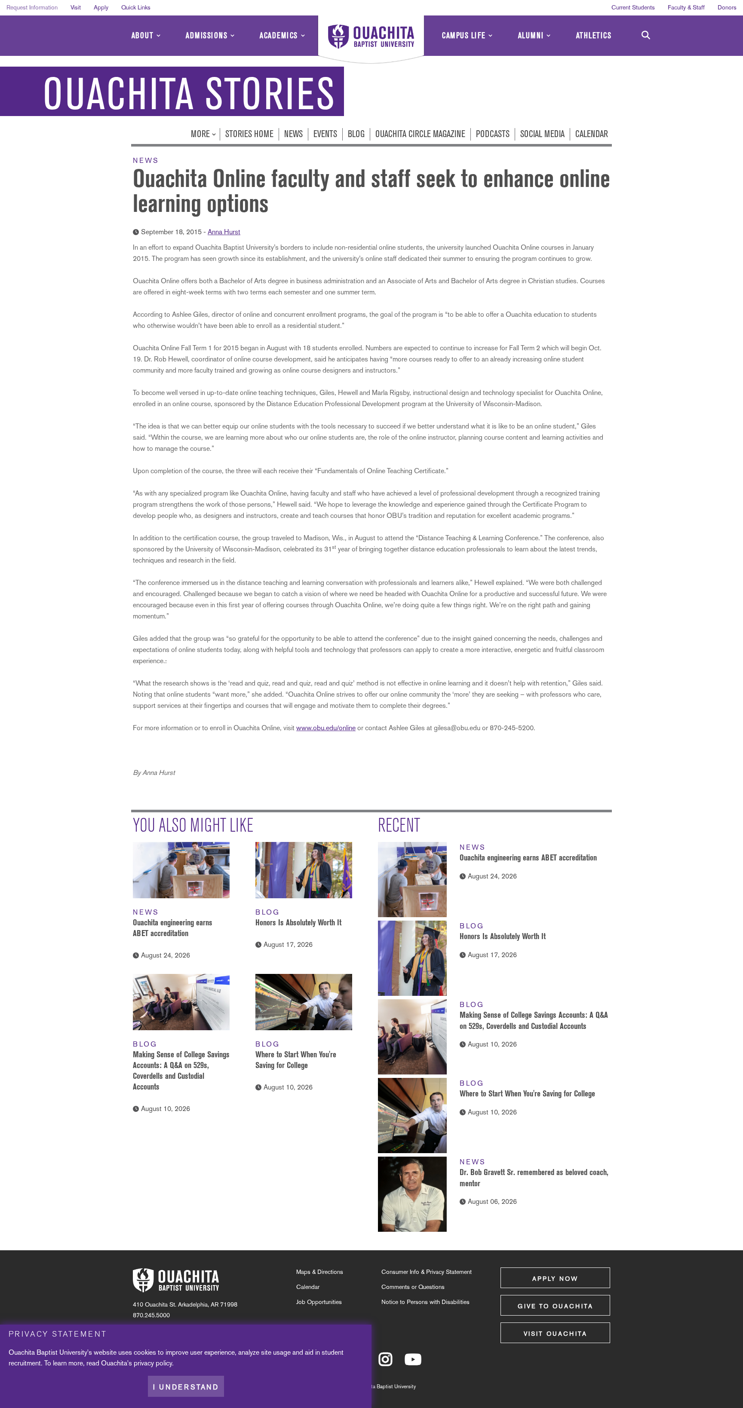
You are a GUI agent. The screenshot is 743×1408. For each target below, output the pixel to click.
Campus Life (464, 35)
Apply (101, 7)
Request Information (32, 7)
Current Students (633, 7)
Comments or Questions (413, 1286)
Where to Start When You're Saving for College (527, 1093)
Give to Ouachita (555, 1306)
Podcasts (493, 134)
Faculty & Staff (686, 7)
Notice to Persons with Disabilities (425, 1301)
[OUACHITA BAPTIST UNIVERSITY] (371, 41)
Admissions (206, 35)
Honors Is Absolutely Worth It (298, 922)
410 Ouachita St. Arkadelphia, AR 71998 (185, 1304)
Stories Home (249, 134)
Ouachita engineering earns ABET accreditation (528, 857)
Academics (279, 35)
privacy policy (153, 1363)
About (143, 35)
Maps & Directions (319, 1271)
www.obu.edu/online (326, 728)
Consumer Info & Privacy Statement (426, 1271)
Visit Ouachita (555, 1333)
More (201, 134)
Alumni (531, 35)
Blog (356, 134)
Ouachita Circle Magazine (420, 134)
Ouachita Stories (189, 94)
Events (325, 134)
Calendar (591, 134)
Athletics (594, 35)
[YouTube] (413, 1363)
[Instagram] (385, 1363)
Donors (727, 7)
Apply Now (555, 1278)
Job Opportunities (319, 1301)
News (293, 134)
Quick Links (135, 7)
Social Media (542, 134)
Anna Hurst (224, 232)
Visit (76, 7)
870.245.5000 (151, 1315)
